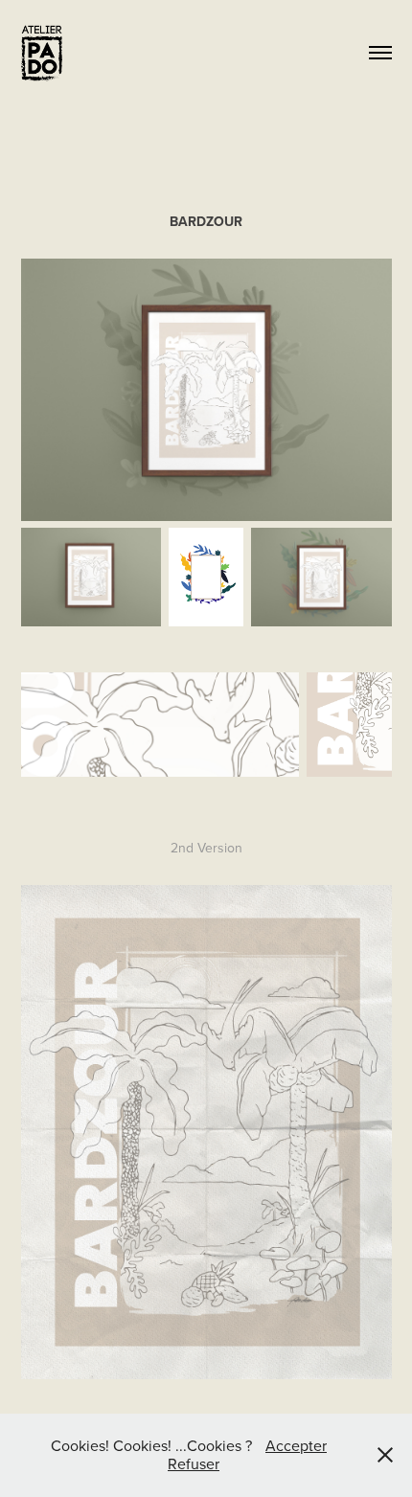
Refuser (193, 1463)
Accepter (296, 1445)
